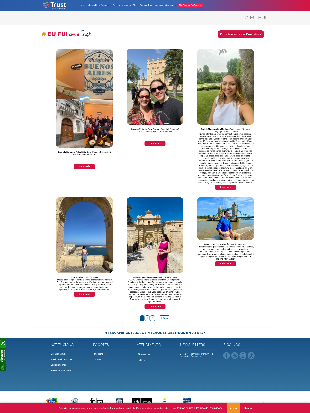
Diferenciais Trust (58, 365)
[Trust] (54, 8)
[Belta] (74, 402)
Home (82, 5)
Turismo (97, 359)
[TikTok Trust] (251, 356)
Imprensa (159, 5)
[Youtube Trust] (234, 356)
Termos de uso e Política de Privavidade (200, 408)
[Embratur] (52, 402)
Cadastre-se (196, 5)
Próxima (164, 318)
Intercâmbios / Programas (99, 5)
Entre (185, 5)
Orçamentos (170, 5)
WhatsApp (145, 355)
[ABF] (164, 402)
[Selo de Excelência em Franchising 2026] (187, 402)
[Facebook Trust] (226, 356)
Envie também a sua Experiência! (241, 34)
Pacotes (116, 5)
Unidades (126, 5)
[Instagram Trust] (242, 356)
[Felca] (97, 402)
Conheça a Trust (58, 354)
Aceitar (233, 408)
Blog (135, 5)
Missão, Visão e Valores (61, 359)
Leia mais (84, 166)
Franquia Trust (146, 5)
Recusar (248, 408)
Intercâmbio (99, 354)
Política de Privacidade (61, 370)
